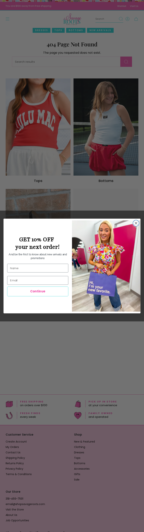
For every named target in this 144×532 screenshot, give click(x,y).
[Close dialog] (136, 223)
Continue (37, 291)
